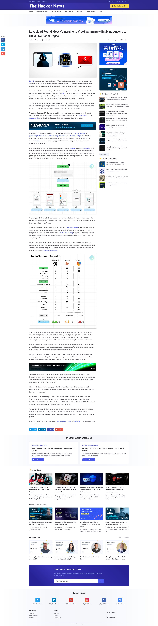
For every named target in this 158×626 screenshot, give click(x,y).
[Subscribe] (101, 581)
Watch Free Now (38, 460)
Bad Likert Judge (53, 136)
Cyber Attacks (68, 11)
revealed (72, 148)
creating (37, 141)
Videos (120, 537)
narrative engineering (66, 233)
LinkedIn (77, 421)
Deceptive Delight (75, 136)
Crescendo (62, 136)
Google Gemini (34, 118)
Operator (87, 148)
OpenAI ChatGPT (83, 115)
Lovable (31, 81)
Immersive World (72, 228)
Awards (101, 11)
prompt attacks (80, 133)
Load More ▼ (104, 154)
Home (31, 11)
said (62, 93)
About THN (32, 613)
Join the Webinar (89, 460)
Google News (61, 421)
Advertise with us (33, 615)
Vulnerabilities (56, 11)
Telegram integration (50, 250)
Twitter (69, 421)
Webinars (79, 11)
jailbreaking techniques (37, 136)
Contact (31, 617)
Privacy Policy (57, 617)
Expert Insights (90, 11)
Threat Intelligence (42, 11)
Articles (127, 537)
